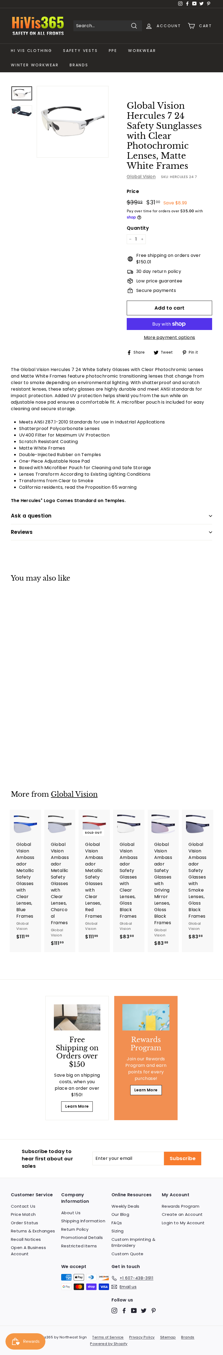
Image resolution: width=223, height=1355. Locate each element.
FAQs (117, 1223)
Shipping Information (83, 1221)
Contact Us (23, 1206)
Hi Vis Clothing (31, 50)
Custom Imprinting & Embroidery (134, 1242)
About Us (70, 1213)
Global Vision (141, 176)
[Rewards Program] (145, 1017)
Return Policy (74, 1229)
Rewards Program (180, 1206)
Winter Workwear (35, 65)
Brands (79, 65)
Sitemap (168, 1337)
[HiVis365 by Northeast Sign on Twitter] (144, 1310)
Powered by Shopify (108, 1343)
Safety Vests (80, 50)
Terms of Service (107, 1337)
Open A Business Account (28, 1251)
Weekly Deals (126, 1206)
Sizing (117, 1231)
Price (133, 191)
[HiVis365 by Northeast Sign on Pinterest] (153, 1310)
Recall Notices (26, 1239)
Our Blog (120, 1214)
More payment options (169, 337)
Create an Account (182, 1214)
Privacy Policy (142, 1337)
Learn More (77, 1106)
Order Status (24, 1223)
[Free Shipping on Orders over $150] (77, 1017)
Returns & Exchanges (33, 1231)
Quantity (138, 228)
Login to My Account (183, 1223)
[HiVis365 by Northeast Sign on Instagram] (114, 1310)
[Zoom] (72, 121)
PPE (113, 50)
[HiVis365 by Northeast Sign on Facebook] (124, 1310)
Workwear (142, 50)
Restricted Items (79, 1246)
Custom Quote (128, 1254)
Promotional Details (82, 1237)
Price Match (23, 1214)
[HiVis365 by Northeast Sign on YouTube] (134, 1310)
